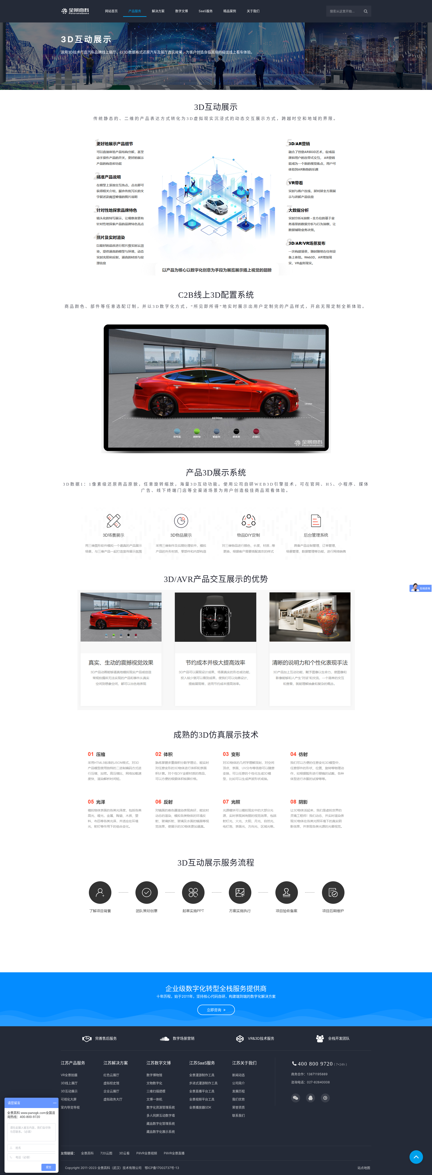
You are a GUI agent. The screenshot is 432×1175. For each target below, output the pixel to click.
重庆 (263, 970)
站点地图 (364, 1168)
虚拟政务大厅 (113, 1099)
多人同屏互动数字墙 (160, 1115)
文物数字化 (154, 1083)
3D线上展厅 (69, 1083)
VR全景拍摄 (69, 1075)
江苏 (177, 970)
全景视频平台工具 (201, 1099)
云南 (285, 970)
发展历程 (238, 1091)
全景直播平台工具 (201, 1091)
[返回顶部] (416, 1157)
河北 (120, 970)
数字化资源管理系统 (160, 1107)
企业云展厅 (111, 1091)
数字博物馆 (154, 1075)
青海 (314, 970)
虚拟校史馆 (111, 1083)
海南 (256, 970)
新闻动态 (238, 1075)
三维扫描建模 (155, 1091)
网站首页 (111, 11)
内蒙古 (136, 970)
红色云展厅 (111, 1075)
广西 (249, 970)
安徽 (191, 970)
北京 (106, 970)
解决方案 (158, 11)
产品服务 (134, 11)
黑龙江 (161, 970)
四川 (271, 970)
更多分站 (338, 970)
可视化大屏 (68, 1099)
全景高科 (87, 1153)
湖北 (227, 970)
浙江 (184, 970)
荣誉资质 (238, 1107)
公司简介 (238, 1083)
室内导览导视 (70, 1107)
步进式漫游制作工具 (203, 1083)
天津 (113, 970)
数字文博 (181, 11)
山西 (127, 970)
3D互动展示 (69, 1091)
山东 (213, 970)
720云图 (106, 1153)
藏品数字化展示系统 (160, 1131)
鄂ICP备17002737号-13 (162, 1168)
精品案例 (229, 11)
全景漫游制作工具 (201, 1075)
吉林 (152, 970)
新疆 (328, 970)
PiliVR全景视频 (146, 1153)
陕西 (299, 970)
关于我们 (253, 11)
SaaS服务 (206, 11)
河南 (220, 970)
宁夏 (321, 970)
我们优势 (238, 1099)
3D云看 (124, 1153)
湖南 (235, 970)
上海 (170, 970)
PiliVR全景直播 (174, 1153)
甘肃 (307, 970)
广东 (242, 970)
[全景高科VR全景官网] (79, 11)
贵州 (278, 970)
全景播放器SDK (200, 1107)
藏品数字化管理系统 (160, 1123)
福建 (199, 970)
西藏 (292, 970)
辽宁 (145, 970)
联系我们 (238, 1115)
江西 (206, 970)
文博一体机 (154, 1099)
